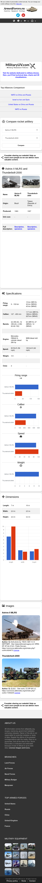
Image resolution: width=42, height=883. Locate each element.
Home (23, 881)
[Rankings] (20, 20)
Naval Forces (10, 774)
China (7, 815)
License (16, 650)
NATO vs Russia (21, 109)
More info (19, 4)
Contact (32, 881)
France (7, 826)
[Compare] (33, 20)
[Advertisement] (21, 43)
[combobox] (21, 130)
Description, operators (19, 228)
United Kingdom (11, 820)
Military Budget (11, 779)
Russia (7, 809)
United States (10, 803)
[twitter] (18, 16)
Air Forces (9, 768)
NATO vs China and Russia (21, 95)
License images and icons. (19, 748)
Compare (21, 145)
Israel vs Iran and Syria (21, 99)
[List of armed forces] (14, 20)
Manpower (9, 785)
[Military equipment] (26, 20)
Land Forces (10, 763)
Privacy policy (12, 881)
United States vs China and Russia (21, 104)
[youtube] (23, 16)
